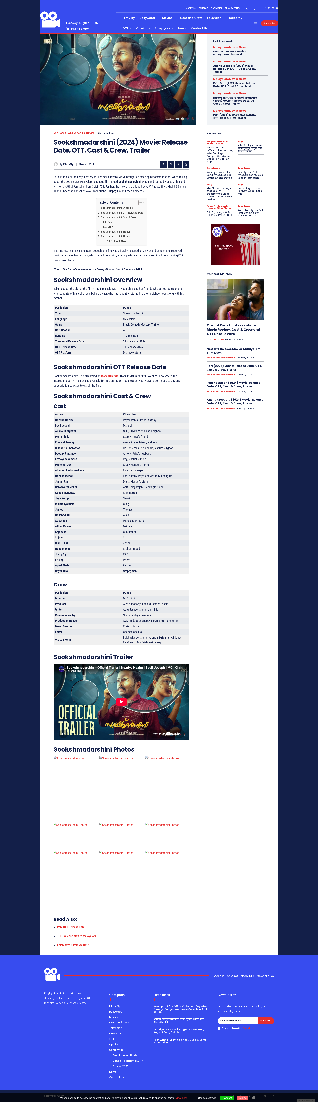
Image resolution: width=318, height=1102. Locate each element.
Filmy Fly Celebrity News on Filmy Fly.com (220, 207)
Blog (240, 141)
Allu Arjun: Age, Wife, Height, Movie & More (220, 214)
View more (181, 1097)
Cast (109, 222)
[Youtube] (277, 8)
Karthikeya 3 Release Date (73, 945)
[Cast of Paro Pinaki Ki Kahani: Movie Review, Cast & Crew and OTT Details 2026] (235, 299)
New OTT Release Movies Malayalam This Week (229, 53)
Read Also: (120, 241)
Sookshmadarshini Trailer (115, 231)
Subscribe (266, 1020)
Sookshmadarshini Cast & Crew (118, 217)
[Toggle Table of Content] (139, 202)
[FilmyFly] (56, 164)
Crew (110, 226)
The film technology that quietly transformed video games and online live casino (220, 194)
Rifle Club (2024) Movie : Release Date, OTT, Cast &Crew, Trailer (234, 84)
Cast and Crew (215, 339)
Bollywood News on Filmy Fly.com (218, 142)
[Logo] (50, 19)
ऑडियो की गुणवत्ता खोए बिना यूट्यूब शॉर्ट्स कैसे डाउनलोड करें (250, 148)
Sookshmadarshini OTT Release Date (122, 212)
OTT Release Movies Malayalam (77, 936)
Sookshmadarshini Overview (117, 207)
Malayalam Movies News (74, 133)
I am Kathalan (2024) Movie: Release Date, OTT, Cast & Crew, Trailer (233, 384)
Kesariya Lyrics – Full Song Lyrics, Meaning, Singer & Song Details (220, 174)
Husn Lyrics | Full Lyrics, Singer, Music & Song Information (250, 174)
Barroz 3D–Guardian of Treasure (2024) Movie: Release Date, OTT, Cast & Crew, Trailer (235, 100)
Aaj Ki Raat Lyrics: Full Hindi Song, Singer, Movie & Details (250, 212)
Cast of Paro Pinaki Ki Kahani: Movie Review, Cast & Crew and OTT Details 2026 (233, 329)
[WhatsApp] (186, 164)
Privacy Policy (248, 1028)
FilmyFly (68, 164)
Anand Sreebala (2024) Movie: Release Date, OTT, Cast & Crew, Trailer (234, 69)
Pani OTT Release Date (71, 927)
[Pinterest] (178, 164)
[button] (253, 8)
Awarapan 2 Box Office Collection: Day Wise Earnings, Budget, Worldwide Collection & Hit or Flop (220, 154)
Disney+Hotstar (110, 376)
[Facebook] (265, 8)
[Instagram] (269, 8)
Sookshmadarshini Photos (116, 236)
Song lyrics (213, 168)
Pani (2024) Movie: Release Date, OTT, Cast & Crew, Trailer (234, 116)
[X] (273, 8)
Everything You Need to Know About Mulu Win (250, 191)
